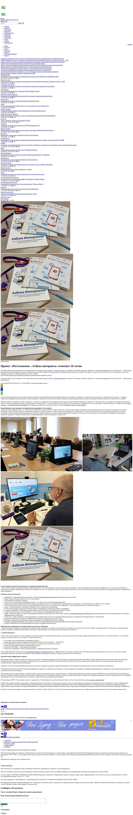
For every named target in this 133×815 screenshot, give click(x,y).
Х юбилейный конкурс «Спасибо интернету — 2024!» (43, 651)
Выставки (4, 133)
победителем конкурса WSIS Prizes (81, 613)
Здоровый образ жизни (8, 85)
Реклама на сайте (9, 743)
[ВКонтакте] (2, 387)
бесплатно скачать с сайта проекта (75, 405)
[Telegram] (2, 392)
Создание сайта (32, 784)
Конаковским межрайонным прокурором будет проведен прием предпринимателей (26, 96)
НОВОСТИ (6, 75)
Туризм (6, 41)
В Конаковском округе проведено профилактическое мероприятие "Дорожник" (25, 155)
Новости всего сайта (7, 192)
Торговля (7, 50)
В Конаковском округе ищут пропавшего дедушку (16, 169)
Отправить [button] (4, 804)
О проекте (7, 740)
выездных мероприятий (96, 680)
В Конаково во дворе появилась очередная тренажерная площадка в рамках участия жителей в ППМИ (32, 140)
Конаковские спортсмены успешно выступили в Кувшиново (19, 135)
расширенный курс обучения (48, 597)
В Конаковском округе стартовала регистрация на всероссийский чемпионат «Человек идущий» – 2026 (33, 81)
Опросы (6, 52)
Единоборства (5, 138)
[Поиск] (6, 21)
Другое (6, 55)
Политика (7, 34)
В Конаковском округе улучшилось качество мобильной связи (20, 101)
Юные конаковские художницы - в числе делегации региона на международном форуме (28, 115)
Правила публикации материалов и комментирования (21, 742)
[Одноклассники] (2, 385)
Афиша (130, 44)
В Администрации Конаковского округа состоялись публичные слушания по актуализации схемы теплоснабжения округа (39, 145)
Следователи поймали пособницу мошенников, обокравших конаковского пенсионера (27, 86)
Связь (2, 104)
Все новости (4, 199)
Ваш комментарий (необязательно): (15, 796)
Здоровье (3, 124)
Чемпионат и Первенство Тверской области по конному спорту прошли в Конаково (27, 164)
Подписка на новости (13, 737)
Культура (7, 47)
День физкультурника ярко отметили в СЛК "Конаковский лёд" (20, 125)
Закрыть (3, 813)
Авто (6, 49)
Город (6, 46)
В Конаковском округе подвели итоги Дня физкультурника (19, 150)
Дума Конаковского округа (9, 182)
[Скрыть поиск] (23, 23)
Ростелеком (20, 708)
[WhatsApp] (2, 394)
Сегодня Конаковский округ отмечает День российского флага (20, 91)
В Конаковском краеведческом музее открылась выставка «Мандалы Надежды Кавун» (27, 130)
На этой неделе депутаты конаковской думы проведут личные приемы (22, 179)
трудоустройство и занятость (9, 177)
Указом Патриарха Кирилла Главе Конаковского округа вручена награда (23, 111)
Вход (3, 21)
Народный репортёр (10, 54)
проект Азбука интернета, (9, 708)
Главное (6, 26)
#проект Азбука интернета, (32, 708)
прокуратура (5, 89)
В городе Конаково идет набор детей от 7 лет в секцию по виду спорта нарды (25, 106)
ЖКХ (2, 148)
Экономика (7, 38)
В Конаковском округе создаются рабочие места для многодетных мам (22, 174)
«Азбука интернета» (59, 378)
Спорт (6, 39)
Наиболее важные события (9, 94)
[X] (2, 389)
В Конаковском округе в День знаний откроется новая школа (19, 189)
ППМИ (3, 143)
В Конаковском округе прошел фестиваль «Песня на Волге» (19, 159)
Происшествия (8, 33)
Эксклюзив (7, 29)
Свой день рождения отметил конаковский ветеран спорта (19, 194)
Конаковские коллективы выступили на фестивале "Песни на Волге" (22, 184)
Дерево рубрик (9, 745)
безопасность (5, 158)
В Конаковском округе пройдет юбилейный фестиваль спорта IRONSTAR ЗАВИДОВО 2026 (29, 76)
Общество (7, 36)
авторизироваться (31, 717)
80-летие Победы (6, 153)
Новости (7, 28)
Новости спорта (6, 80)
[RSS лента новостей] (5, 737)
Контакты (7, 747)
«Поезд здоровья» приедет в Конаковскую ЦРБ (15, 120)
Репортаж (7, 31)
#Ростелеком (45, 708)
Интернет (4, 200)
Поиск (3, 172)
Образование (8, 43)
